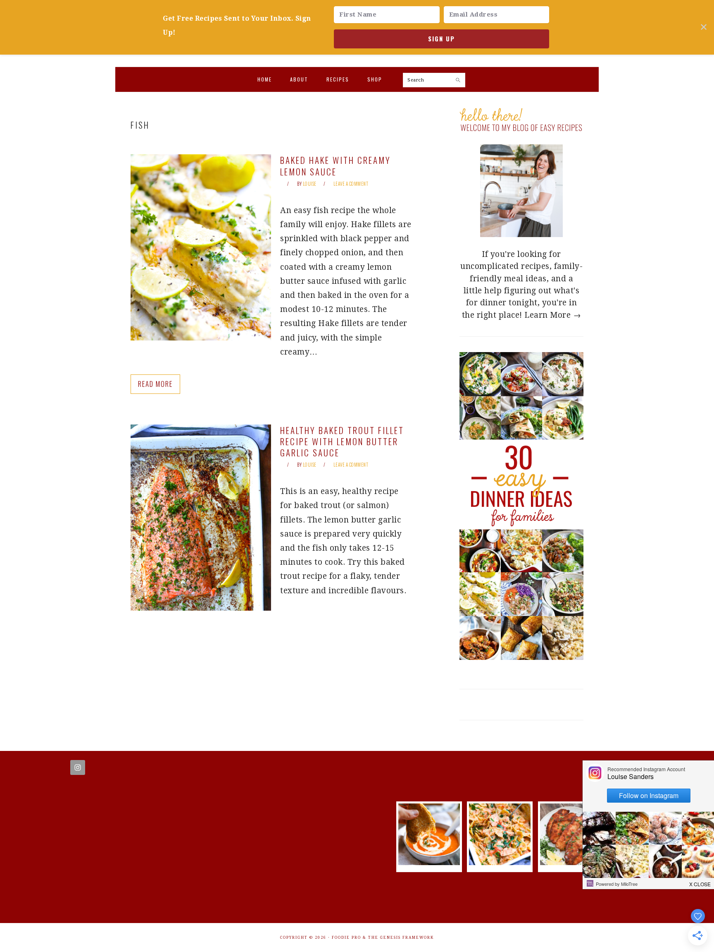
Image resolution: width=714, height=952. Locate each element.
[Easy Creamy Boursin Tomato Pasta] (500, 862)
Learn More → (552, 315)
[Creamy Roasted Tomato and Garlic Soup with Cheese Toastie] (429, 862)
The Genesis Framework (401, 937)
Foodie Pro (346, 937)
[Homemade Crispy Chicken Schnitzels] (571, 862)
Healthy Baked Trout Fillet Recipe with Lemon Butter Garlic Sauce (342, 441)
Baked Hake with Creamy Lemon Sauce (335, 165)
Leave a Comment (351, 183)
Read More (155, 384)
